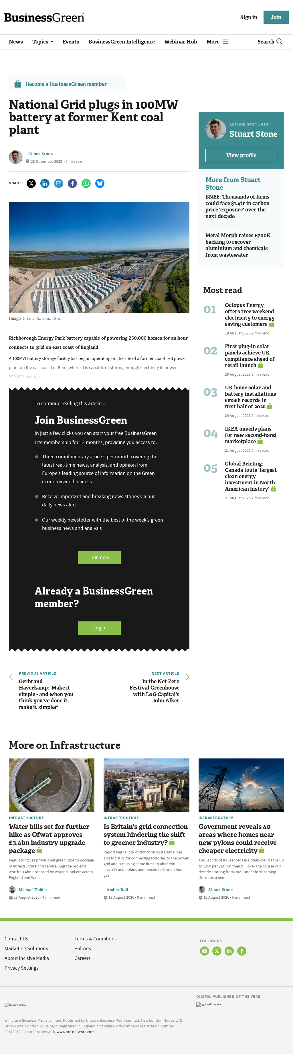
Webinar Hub (180, 41)
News (16, 41)
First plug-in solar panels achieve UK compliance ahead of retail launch (250, 356)
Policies (82, 948)
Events (71, 41)
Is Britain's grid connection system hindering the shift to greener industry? (146, 835)
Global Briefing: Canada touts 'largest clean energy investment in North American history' (251, 476)
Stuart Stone (40, 154)
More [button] (214, 41)
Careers (82, 958)
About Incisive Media (27, 958)
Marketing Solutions (26, 948)
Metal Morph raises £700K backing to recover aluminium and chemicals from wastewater (238, 245)
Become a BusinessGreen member (66, 84)
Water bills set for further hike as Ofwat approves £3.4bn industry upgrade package (49, 839)
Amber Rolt (117, 890)
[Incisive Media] (15, 1004)
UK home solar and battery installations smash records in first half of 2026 (250, 397)
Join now (99, 557)
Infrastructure (26, 818)
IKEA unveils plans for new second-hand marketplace (250, 435)
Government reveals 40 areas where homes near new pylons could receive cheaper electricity (238, 839)
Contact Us (16, 939)
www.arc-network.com (76, 1031)
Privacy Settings (22, 968)
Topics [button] (41, 41)
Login (99, 628)
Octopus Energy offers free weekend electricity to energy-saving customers (250, 315)
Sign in (248, 17)
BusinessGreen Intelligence (122, 41)
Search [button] (266, 41)
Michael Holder (33, 890)
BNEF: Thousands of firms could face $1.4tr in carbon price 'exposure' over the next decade (237, 206)
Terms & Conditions (95, 939)
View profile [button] (241, 155)
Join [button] (276, 17)
